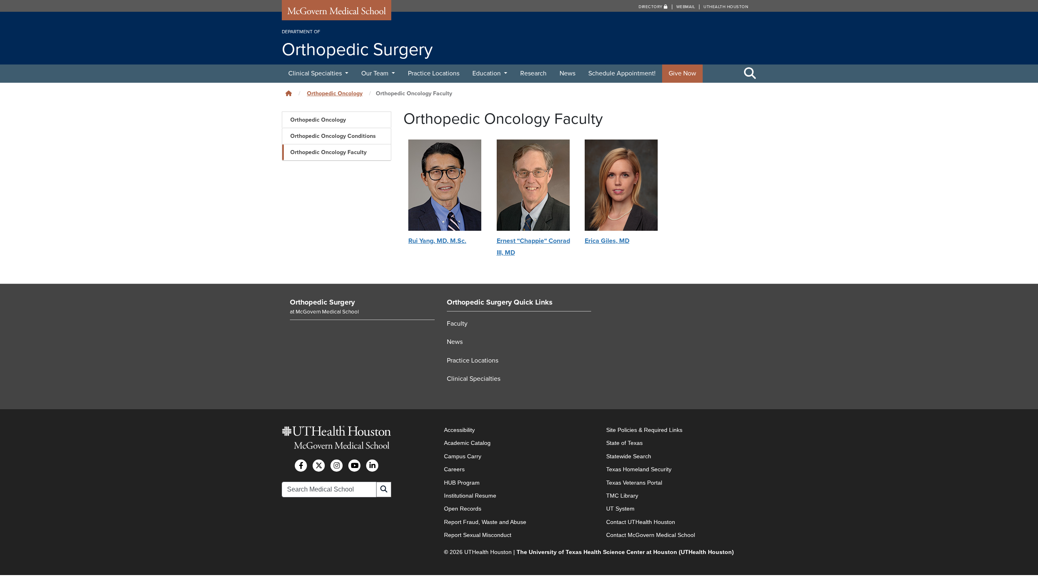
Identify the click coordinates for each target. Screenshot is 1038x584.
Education (487, 73)
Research (533, 73)
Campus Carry (462, 456)
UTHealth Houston (725, 6)
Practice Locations (433, 73)
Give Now (682, 73)
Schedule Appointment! (622, 73)
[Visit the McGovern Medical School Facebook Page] (301, 465)
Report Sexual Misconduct (477, 535)
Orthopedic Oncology (334, 93)
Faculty (457, 324)
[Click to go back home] (289, 93)
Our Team (375, 73)
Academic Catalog (467, 443)
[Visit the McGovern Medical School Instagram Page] (336, 465)
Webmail (685, 6)
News (567, 73)
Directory (651, 6)
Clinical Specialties (315, 73)
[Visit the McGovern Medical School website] (336, 13)
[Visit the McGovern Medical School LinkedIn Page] (372, 465)
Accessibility (459, 430)
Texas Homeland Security (638, 469)
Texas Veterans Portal (634, 482)
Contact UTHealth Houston (640, 522)
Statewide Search (628, 456)
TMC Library (622, 495)
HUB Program (462, 482)
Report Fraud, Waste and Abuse (485, 522)
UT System (620, 508)
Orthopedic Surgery (322, 302)
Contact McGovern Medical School (650, 535)
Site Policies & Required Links (644, 430)
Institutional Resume (470, 495)
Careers (454, 469)
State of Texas (624, 443)
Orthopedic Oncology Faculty (328, 152)
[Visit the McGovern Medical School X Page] (319, 465)
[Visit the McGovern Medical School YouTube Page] (354, 465)
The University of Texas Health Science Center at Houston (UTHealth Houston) (625, 552)
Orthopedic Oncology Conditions (333, 136)
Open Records (462, 508)
